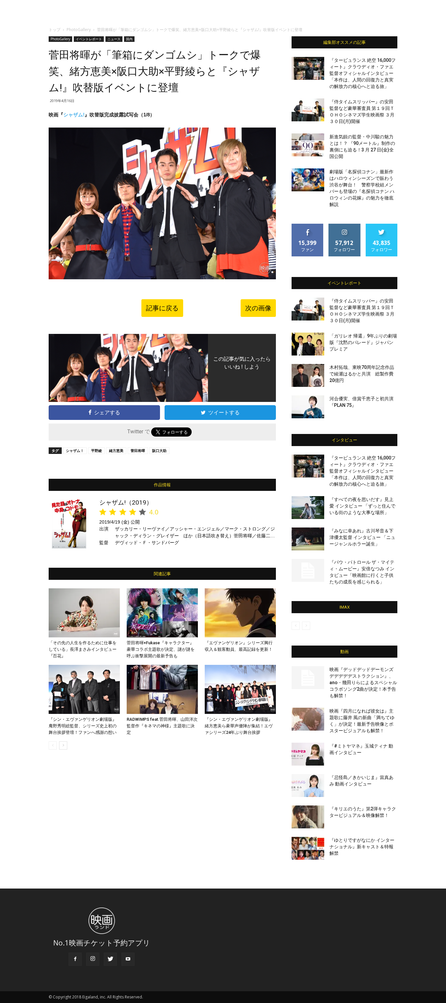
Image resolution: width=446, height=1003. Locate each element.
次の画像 (258, 308)
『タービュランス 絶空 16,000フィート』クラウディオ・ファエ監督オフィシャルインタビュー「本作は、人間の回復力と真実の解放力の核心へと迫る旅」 (362, 73)
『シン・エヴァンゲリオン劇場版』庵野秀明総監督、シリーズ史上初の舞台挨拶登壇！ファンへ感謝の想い (83, 726)
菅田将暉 (138, 450)
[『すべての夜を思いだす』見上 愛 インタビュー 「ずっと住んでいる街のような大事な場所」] (308, 507)
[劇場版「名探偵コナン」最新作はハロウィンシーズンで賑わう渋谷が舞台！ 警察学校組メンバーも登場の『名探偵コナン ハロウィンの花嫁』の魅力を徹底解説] (308, 179)
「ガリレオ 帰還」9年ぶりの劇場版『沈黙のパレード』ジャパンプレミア (363, 342)
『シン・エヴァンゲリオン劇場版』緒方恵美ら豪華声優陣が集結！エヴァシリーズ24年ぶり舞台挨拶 (239, 726)
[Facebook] (75, 959)
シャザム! (74, 114)
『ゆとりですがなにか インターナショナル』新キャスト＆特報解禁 (361, 847)
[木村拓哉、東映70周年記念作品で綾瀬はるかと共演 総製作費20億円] (308, 375)
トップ (54, 29)
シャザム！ (75, 450)
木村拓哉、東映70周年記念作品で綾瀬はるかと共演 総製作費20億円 (361, 374)
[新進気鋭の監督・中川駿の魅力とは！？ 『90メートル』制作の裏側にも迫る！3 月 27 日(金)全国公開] (308, 144)
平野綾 (96, 450)
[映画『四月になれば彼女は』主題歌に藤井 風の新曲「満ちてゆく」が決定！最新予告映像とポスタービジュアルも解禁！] (308, 719)
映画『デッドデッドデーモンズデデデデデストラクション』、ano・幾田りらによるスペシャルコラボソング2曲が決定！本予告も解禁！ (363, 682)
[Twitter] (110, 959)
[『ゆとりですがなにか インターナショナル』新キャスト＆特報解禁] (308, 848)
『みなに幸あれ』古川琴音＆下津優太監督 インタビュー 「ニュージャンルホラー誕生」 (362, 537)
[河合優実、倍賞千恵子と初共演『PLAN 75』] (308, 406)
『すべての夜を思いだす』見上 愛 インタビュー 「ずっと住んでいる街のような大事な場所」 (362, 506)
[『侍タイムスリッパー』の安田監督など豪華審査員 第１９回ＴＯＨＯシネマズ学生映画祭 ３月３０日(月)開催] (308, 109)
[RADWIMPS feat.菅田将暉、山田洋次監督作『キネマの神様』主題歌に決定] (162, 689)
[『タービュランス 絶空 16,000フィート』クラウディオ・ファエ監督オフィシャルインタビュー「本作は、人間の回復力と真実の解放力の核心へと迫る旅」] (308, 68)
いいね (307, 226)
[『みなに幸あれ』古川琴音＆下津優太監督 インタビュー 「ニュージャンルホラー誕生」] (308, 538)
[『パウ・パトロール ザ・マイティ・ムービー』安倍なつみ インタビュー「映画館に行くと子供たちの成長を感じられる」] (308, 570)
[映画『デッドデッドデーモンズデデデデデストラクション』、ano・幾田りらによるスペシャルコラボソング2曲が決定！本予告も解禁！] (308, 677)
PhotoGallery (79, 29)
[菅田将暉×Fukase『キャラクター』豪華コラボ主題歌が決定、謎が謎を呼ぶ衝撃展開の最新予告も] (162, 612)
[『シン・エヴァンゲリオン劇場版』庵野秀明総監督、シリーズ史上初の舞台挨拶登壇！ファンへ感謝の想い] (84, 689)
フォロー (344, 226)
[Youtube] (128, 959)
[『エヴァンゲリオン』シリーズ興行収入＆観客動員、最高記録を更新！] (240, 612)
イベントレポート (89, 39)
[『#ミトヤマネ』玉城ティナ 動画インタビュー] (308, 754)
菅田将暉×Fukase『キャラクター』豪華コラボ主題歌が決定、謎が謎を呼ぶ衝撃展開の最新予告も (161, 649)
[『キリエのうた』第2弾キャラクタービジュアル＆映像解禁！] (308, 816)
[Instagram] (92, 959)
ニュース (113, 39)
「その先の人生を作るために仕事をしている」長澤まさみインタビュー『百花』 (83, 649)
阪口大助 (159, 450)
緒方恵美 (116, 450)
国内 (129, 39)
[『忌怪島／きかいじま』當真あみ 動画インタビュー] (308, 785)
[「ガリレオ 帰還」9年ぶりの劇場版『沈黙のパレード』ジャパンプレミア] (308, 344)
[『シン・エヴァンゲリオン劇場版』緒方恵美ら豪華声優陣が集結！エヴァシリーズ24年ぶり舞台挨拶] (240, 689)
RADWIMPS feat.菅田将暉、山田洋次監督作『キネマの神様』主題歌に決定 (162, 726)
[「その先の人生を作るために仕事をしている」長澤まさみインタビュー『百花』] (84, 612)
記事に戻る (162, 308)
